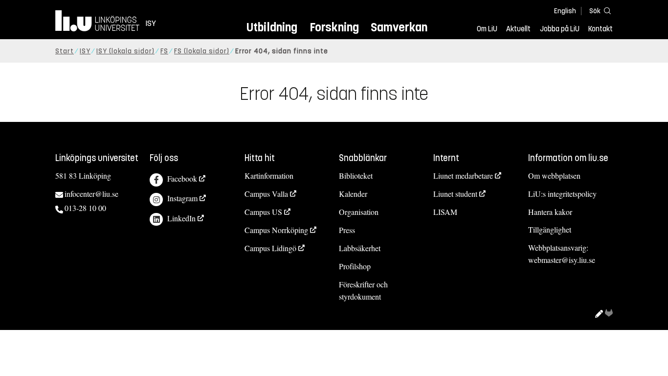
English (565, 11)
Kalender (353, 193)
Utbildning (271, 27)
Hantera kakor (550, 212)
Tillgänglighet (549, 229)
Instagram (182, 198)
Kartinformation (269, 175)
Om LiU (487, 28)
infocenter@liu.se (91, 193)
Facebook (182, 178)
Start (64, 51)
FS (164, 51)
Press (347, 230)
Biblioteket (356, 175)
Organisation (359, 212)
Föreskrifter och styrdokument (363, 290)
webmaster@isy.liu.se (561, 260)
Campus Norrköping (276, 230)
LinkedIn (181, 218)
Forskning (334, 27)
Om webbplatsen (554, 175)
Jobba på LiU (559, 28)
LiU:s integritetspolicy (562, 193)
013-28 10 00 (85, 208)
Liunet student (455, 193)
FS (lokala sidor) (201, 51)
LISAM (445, 212)
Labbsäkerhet (359, 248)
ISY (85, 51)
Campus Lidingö (270, 248)
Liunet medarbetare (463, 175)
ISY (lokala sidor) (125, 51)
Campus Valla (266, 193)
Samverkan (399, 27)
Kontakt (600, 28)
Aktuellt (518, 28)
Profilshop (355, 266)
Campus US (263, 212)
